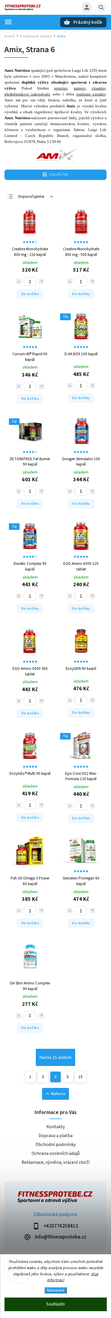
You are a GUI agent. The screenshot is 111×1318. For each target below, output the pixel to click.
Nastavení (55, 1290)
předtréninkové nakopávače (27, 94)
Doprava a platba (55, 1135)
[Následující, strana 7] (67, 1077)
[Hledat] (101, 7)
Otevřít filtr (59, 175)
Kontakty (55, 1126)
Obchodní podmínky (56, 1144)
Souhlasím (55, 1304)
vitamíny (98, 88)
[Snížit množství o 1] (18, 281)
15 (80, 1077)
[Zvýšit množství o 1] (41, 281)
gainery (80, 88)
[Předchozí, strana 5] (43, 1077)
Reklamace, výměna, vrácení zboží (55, 1162)
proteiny (60, 88)
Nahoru (58, 1094)
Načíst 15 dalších (55, 1057)
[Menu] (8, 21)
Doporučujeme (31, 197)
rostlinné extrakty (91, 94)
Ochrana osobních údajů (56, 1153)
